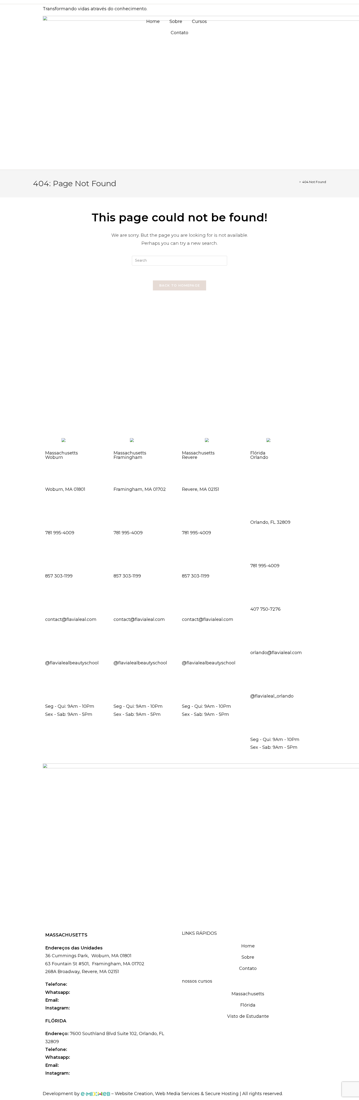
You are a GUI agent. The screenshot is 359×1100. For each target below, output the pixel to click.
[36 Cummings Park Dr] (51, 466)
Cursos (199, 21)
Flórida (247, 1005)
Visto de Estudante (248, 1016)
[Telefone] (51, 509)
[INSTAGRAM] (51, 639)
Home (153, 21)
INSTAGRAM (59, 651)
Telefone (55, 520)
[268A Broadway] (188, 466)
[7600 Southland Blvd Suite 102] (256, 492)
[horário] (51, 683)
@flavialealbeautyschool (98, 1008)
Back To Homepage (179, 285)
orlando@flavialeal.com (87, 1065)
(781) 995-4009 (85, 984)
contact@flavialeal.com (87, 1000)
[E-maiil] (51, 596)
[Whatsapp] (51, 552)
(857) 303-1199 (87, 992)
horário (53, 694)
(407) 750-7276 (89, 1057)
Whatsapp (57, 564)
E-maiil (52, 607)
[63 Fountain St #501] (120, 466)
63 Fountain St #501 (136, 477)
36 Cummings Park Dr (70, 477)
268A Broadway (200, 477)
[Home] (296, 182)
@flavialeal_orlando (93, 1073)
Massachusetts (248, 994)
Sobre (175, 21)
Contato (179, 32)
